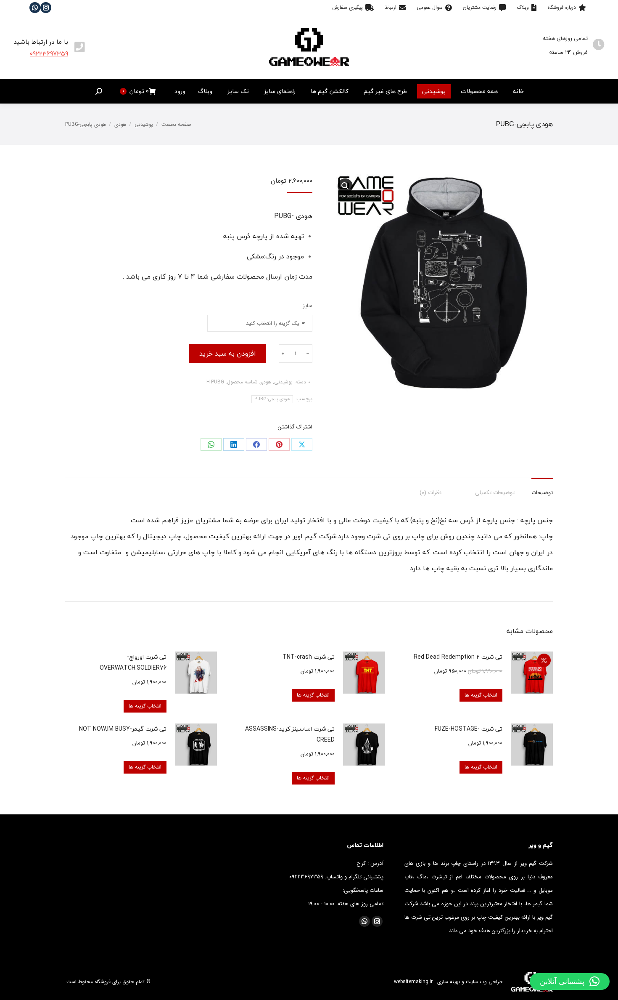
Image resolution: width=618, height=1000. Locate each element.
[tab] (542, 489)
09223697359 (49, 53)
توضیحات (542, 492)
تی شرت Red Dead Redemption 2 (458, 657)
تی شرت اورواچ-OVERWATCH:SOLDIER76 (133, 662)
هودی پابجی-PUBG (272, 399)
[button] (570, 981)
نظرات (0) (430, 492)
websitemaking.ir (413, 982)
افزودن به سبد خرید (227, 353)
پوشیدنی (283, 382)
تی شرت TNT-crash (309, 657)
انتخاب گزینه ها (481, 695)
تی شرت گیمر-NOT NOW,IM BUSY (122, 728)
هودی (265, 382)
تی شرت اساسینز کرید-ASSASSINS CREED (289, 734)
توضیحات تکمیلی (495, 492)
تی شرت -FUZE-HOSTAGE (468, 728)
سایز (307, 305)
